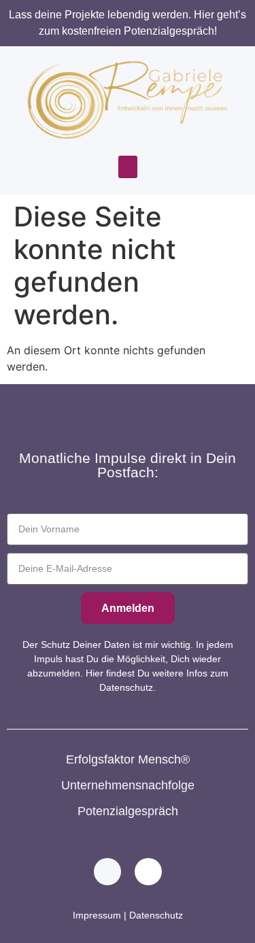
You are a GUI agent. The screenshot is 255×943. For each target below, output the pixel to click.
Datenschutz (156, 915)
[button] (127, 167)
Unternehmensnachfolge (127, 785)
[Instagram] (148, 871)
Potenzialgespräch (128, 811)
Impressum (97, 915)
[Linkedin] (107, 871)
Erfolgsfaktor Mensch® (128, 759)
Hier (93, 673)
